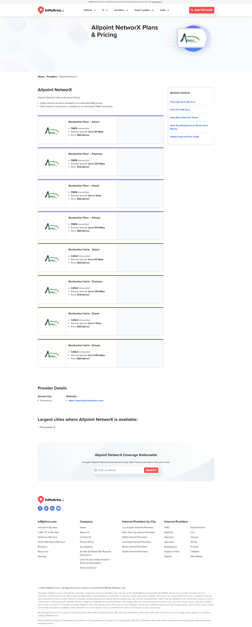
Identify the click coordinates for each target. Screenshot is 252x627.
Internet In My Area (47, 527)
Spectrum (169, 542)
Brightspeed (170, 546)
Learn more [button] (156, 2)
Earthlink (168, 532)
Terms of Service (88, 567)
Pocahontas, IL (47, 427)
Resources (43, 551)
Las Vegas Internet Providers (136, 542)
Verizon (194, 537)
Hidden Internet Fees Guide (184, 136)
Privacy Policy (87, 542)
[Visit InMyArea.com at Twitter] (46, 508)
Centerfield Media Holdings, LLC (109, 587)
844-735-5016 (203, 10)
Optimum (169, 537)
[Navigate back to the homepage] (51, 10)
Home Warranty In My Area (51, 542)
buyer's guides (142, 10)
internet (88, 10)
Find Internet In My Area (182, 102)
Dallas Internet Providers (134, 537)
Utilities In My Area (47, 537)
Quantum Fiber (172, 551)
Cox (192, 532)
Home (83, 527)
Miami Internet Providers (134, 546)
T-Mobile (194, 551)
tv (103, 10)
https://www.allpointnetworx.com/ (86, 400)
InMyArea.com (52, 587)
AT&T (167, 527)
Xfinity (193, 542)
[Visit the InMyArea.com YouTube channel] (58, 508)
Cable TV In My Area (48, 532)
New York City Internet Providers (138, 532)
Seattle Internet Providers (135, 551)
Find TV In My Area (180, 109)
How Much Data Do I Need (184, 117)
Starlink (168, 556)
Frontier (194, 546)
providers (119, 10)
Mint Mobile (196, 556)
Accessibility (86, 546)
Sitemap (42, 556)
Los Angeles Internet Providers (137, 527)
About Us (84, 532)
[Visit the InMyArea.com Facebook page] (40, 508)
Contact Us (85, 537)
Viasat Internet (197, 527)
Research (42, 546)
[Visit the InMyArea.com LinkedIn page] (52, 508)
